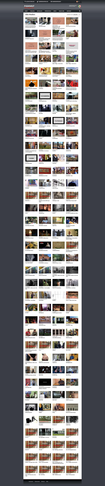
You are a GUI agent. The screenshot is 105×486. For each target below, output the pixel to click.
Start (26, 11)
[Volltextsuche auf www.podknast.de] (80, 11)
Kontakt (69, 11)
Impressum (31, 481)
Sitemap (43, 481)
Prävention (48, 11)
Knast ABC (61, 11)
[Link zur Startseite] (29, 8)
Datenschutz (37, 481)
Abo (78, 1)
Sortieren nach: (70, 14)
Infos (55, 11)
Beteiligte (39, 11)
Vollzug (32, 11)
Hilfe (47, 481)
